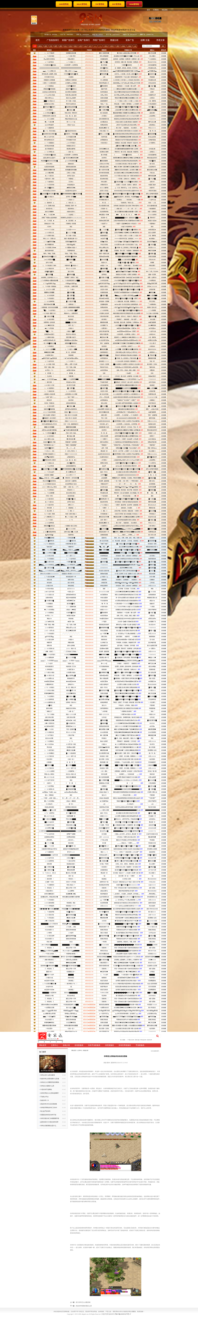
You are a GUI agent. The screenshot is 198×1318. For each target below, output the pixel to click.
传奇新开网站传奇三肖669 (48, 1107)
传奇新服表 (79, 1045)
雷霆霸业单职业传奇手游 (48, 1115)
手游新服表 (140, 1045)
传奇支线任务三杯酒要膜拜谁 (49, 1118)
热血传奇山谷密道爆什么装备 (49, 1078)
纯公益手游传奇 (45, 1111)
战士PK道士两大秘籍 (47, 1070)
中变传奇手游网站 (46, 1089)
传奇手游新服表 (94, 1045)
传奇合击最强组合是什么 (48, 1125)
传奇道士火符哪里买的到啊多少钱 (50, 1082)
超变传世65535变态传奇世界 (49, 1122)
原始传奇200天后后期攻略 (48, 1104)
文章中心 (54, 1045)
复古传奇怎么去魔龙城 (83, 1302)
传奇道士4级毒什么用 (47, 1086)
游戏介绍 (66, 1045)
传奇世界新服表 (125, 1045)
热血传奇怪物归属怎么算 (84, 1306)
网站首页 (42, 1045)
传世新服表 (109, 1045)
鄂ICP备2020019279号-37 (123, 1314)
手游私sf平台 (44, 1097)
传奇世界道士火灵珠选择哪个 (49, 1093)
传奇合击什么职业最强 (47, 1075)
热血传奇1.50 (44, 1100)
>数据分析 (85, 1050)
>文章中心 (79, 1050)
